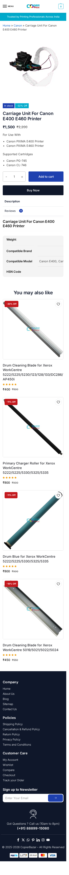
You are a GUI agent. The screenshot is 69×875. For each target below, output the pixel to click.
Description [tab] (12, 201)
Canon (18, 25)
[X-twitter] (23, 840)
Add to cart (46, 176)
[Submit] (55, 798)
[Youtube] (48, 840)
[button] (60, 6)
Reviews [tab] (13, 211)
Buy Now (33, 190)
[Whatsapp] (28, 840)
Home (6, 25)
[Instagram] (43, 840)
